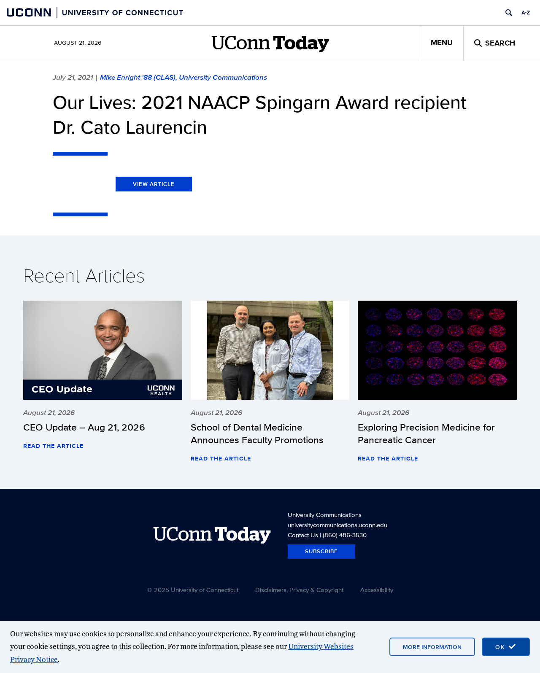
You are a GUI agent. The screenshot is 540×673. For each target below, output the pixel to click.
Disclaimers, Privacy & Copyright (299, 589)
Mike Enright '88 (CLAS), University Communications (183, 77)
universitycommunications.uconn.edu (337, 524)
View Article (154, 184)
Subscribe (321, 551)
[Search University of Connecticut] (509, 12)
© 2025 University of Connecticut (192, 589)
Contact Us (303, 534)
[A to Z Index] (525, 12)
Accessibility (376, 589)
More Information (432, 647)
